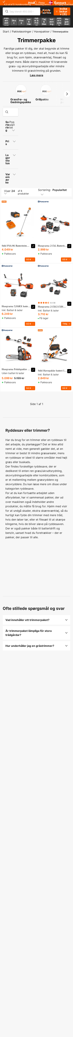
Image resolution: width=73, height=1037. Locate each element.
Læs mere (36, 75)
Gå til (28, 259)
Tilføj (64, 323)
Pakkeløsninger (21, 31)
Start (6, 31)
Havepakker (42, 31)
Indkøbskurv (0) (63, 11)
